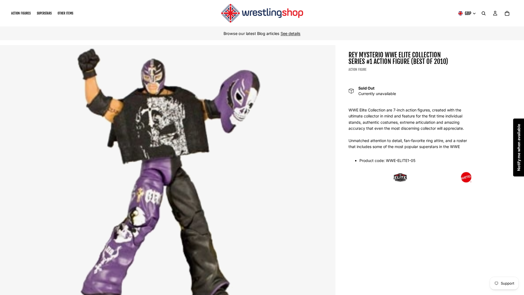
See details (290, 33)
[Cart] (507, 13)
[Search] (484, 13)
